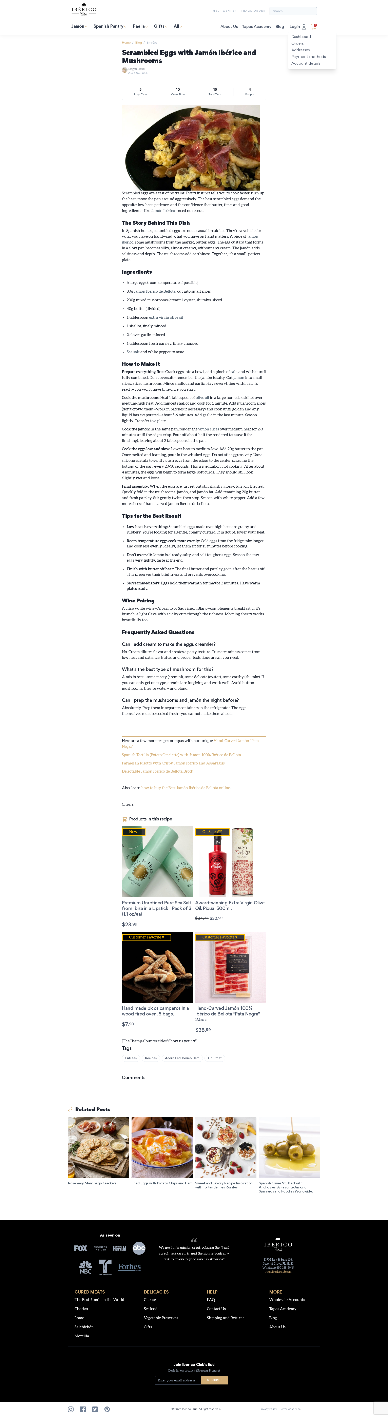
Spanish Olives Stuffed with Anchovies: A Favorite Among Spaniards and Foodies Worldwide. (286, 1187)
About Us (229, 27)
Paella (139, 27)
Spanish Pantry (108, 27)
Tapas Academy (256, 27)
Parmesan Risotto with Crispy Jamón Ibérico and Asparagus (173, 763)
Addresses (300, 50)
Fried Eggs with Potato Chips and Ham (162, 1183)
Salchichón (84, 1327)
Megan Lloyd (138, 71)
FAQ (211, 1300)
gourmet (215, 1058)
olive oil (202, 398)
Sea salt (133, 352)
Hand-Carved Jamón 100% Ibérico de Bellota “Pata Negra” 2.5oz (227, 1014)
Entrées (152, 42)
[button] (139, 924)
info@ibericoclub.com (278, 1271)
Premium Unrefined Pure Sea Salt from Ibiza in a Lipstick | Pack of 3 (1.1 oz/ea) (156, 909)
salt (234, 372)
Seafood (151, 1309)
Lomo (79, 1318)
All (176, 27)
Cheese (150, 1300)
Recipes (151, 1058)
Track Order (253, 11)
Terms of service (290, 1409)
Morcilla (82, 1336)
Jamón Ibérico (163, 211)
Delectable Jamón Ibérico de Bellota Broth (157, 771)
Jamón (77, 27)
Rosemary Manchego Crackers (92, 1183)
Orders (297, 43)
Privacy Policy (268, 1409)
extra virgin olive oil (166, 317)
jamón (238, 378)
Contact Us (216, 1309)
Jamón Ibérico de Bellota (155, 291)
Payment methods (308, 57)
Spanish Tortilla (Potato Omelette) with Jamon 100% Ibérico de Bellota (181, 755)
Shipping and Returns (225, 1318)
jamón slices (208, 429)
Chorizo (81, 1309)
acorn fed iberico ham (182, 1058)
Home (126, 42)
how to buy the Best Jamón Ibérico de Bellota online (185, 788)
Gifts (159, 27)
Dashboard (301, 37)
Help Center (225, 11)
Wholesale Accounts (287, 1300)
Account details (305, 63)
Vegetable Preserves (161, 1318)
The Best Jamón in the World (99, 1300)
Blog (279, 27)
